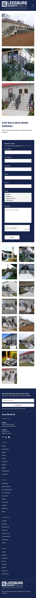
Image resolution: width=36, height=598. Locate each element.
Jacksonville (5, 502)
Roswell (4, 567)
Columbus (5, 558)
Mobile (4, 468)
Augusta (4, 555)
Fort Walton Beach (7, 489)
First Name (8, 149)
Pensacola (4, 530)
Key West (4, 505)
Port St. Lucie (5, 533)
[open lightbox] (18, 30)
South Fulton (5, 574)
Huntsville (4, 461)
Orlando (4, 521)
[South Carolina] (18, 198)
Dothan (4, 455)
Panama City (5, 527)
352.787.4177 (5, 431)
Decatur (4, 452)
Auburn (4, 446)
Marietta (4, 564)
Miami (3, 511)
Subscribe (18, 405)
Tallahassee (5, 539)
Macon (4, 561)
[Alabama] (18, 196)
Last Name (8, 157)
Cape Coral (5, 483)
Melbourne (5, 508)
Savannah (4, 571)
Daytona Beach (6, 486)
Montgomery (5, 471)
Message (7, 206)
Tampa (4, 542)
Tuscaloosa (5, 474)
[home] (14, 5)
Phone (7, 183)
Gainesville (5, 496)
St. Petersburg (6, 536)
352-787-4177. (26, 146)
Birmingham (5, 449)
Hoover (4, 458)
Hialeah (4, 499)
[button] (32, 5)
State (6, 191)
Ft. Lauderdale (6, 493)
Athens (4, 552)
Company (8, 166)
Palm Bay (4, 524)
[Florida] (18, 194)
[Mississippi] (18, 200)
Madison (4, 465)
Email (6, 174)
